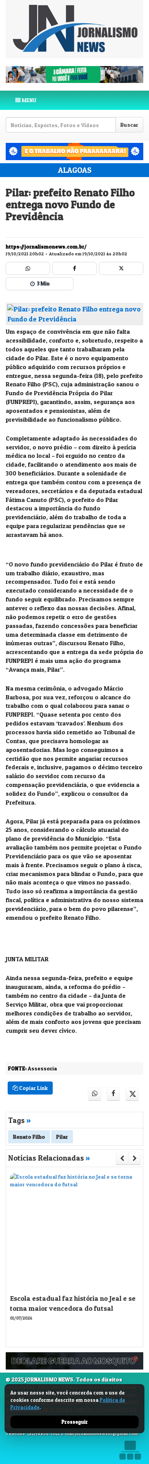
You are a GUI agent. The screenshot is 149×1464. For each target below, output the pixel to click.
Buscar (129, 124)
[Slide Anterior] (122, 1158)
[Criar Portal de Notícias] (130, 1450)
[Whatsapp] (28, 268)
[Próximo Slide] (134, 1158)
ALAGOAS (74, 170)
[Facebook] (74, 268)
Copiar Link (33, 1088)
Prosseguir (75, 1422)
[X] (121, 268)
